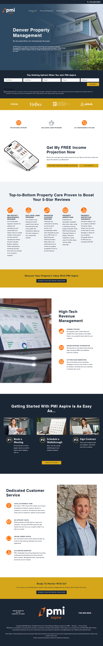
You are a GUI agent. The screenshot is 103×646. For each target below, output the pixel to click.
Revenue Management (46, 10)
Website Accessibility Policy (82, 630)
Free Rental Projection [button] (51, 2)
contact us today (51, 462)
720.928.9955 (94, 2)
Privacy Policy (83, 626)
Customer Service (61, 10)
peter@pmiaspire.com (67, 630)
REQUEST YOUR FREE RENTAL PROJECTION (51, 281)
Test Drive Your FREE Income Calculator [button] (62, 165)
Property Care (33, 10)
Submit (93, 84)
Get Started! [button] (88, 165)
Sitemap (74, 626)
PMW (68, 626)
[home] (9, 11)
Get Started (73, 10)
